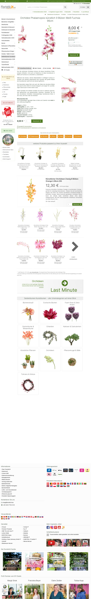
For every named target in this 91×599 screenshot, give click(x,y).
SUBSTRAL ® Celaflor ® (29, 539)
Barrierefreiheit (6, 488)
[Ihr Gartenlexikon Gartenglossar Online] (79, 561)
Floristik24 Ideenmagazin (8, 496)
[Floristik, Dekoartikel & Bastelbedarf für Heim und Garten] (9, 7)
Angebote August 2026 (55, 11)
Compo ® (26, 527)
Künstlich (45, 136)
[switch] (4, 593)
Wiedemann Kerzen (7, 543)
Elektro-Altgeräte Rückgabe (9, 485)
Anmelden (87, 3)
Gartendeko (6, 156)
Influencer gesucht (7, 494)
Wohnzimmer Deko (8, 149)
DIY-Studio (7, 70)
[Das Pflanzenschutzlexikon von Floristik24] (57, 561)
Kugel (4, 96)
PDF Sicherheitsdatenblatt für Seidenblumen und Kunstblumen (32, 127)
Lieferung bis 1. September (35, 1)
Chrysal (4, 527)
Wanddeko (6, 152)
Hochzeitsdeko (5, 40)
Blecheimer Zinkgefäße (7, 22)
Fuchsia (69, 136)
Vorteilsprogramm (7, 492)
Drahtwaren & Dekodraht (8, 30)
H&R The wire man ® (7, 531)
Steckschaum (5, 62)
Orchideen (63, 14)
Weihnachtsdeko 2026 (7, 67)
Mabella (25, 533)
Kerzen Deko (6, 147)
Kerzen (3, 43)
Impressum (5, 471)
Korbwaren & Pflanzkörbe (8, 46)
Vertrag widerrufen (7, 481)
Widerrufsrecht (6, 479)
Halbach (25, 531)
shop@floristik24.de (8, 502)
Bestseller (68, 11)
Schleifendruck (6, 537)
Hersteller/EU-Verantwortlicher (25, 126)
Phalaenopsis (34, 136)
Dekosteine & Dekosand (7, 27)
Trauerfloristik (5, 64)
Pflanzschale (6, 87)
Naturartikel (4, 48)
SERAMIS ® (26, 537)
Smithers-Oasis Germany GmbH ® (11, 539)
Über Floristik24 (6, 469)
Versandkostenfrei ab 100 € (12, 1)
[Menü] (7, 585)
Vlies (4, 82)
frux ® (25, 529)
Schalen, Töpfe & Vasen (7, 54)
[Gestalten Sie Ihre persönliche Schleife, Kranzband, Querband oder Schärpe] (12, 561)
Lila (4, 92)
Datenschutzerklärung (8, 475)
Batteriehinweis (6, 483)
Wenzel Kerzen (27, 541)
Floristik (5, 94)
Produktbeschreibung (25, 68)
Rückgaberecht (6, 477)
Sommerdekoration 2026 (8, 59)
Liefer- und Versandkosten (9, 490)
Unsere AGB (5, 473)
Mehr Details (37, 68)
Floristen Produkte (7, 529)
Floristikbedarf (5, 32)
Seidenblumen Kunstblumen (53, 14)
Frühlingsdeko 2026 (6, 35)
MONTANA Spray (6, 535)
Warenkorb (78, 3)
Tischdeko (6, 154)
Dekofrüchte (4, 24)
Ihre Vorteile (47, 68)
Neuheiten (76, 11)
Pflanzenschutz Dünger (7, 51)
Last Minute (85, 11)
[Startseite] (45, 14)
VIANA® (4, 541)
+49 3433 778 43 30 (9, 505)
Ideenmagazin (7, 159)
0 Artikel (82, 7)
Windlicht (5, 89)
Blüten (54, 136)
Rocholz (25, 535)
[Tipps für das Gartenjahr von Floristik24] (34, 561)
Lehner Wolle (5, 533)
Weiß (61, 136)
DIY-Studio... (57, 68)
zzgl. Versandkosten (34, 272)
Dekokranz (6, 85)
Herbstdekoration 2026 (40, 11)
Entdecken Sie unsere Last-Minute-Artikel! (8, 122)
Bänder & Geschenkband (8, 19)
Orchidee (23, 136)
